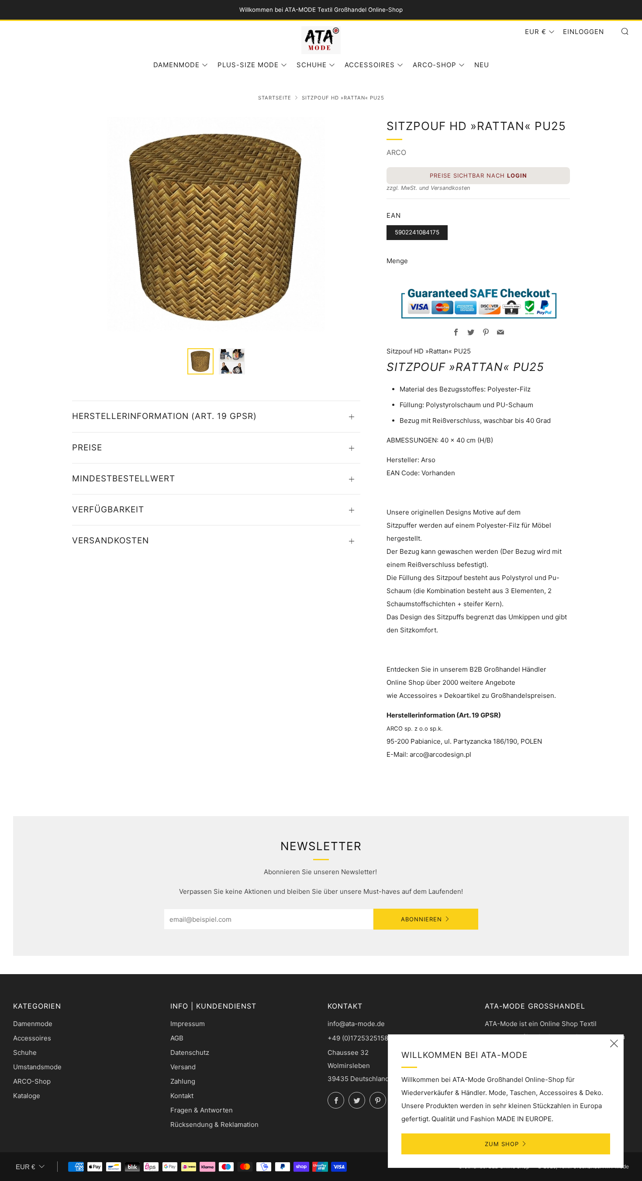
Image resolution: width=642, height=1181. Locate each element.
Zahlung (182, 1081)
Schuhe (312, 65)
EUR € (535, 31)
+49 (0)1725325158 (358, 1038)
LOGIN (517, 175)
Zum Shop (502, 1143)
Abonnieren (421, 919)
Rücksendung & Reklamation (214, 1124)
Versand (183, 1067)
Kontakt (181, 1096)
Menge (397, 261)
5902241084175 (417, 232)
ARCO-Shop (434, 65)
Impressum (187, 1024)
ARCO (396, 152)
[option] (216, 227)
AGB (176, 1038)
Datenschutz (189, 1052)
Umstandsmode (37, 1067)
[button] (200, 361)
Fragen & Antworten (201, 1110)
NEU (481, 65)
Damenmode (176, 65)
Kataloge (26, 1096)
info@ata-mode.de (356, 1024)
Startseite (274, 98)
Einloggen (583, 31)
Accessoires (370, 65)
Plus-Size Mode (248, 65)
